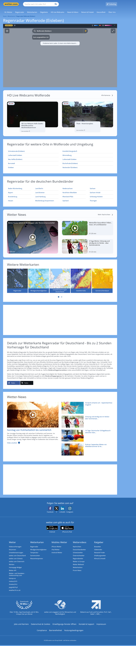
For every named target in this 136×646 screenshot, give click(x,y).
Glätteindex (98, 550)
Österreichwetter (78, 555)
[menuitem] (8, 12)
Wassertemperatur (36, 558)
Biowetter (97, 547)
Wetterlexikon (77, 567)
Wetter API (12, 570)
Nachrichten (77, 547)
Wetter (12, 542)
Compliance (42, 630)
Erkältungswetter (100, 555)
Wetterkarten (11, 16)
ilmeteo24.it (13, 584)
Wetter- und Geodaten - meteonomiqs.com (17, 574)
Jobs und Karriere (21, 624)
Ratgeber (98, 542)
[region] (60, 55)
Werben (11, 564)
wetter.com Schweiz (16, 558)
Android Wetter (57, 553)
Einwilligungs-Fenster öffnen (64, 624)
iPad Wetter (56, 550)
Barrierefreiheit (55, 630)
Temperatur (34, 553)
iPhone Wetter (56, 547)
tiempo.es (12, 578)
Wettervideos (79, 542)
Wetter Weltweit (78, 564)
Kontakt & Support (86, 624)
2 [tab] (62, 297)
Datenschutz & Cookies (40, 624)
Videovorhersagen (15, 547)
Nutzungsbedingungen (73, 630)
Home (4, 16)
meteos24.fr (13, 581)
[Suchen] (55, 4)
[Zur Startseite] (11, 4)
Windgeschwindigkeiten (38, 550)
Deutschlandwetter (79, 550)
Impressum (101, 624)
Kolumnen (12, 550)
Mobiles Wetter (59, 542)
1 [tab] (59, 297)
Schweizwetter (78, 553)
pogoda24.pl (13, 587)
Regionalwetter (78, 558)
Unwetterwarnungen (16, 553)
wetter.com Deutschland (17, 555)
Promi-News (77, 570)
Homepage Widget (15, 567)
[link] (8, 12)
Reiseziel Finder (99, 553)
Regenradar (34, 547)
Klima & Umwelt (99, 558)
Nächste (111, 279)
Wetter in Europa (78, 561)
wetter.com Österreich (16, 561)
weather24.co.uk (14, 590)
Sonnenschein (35, 555)
